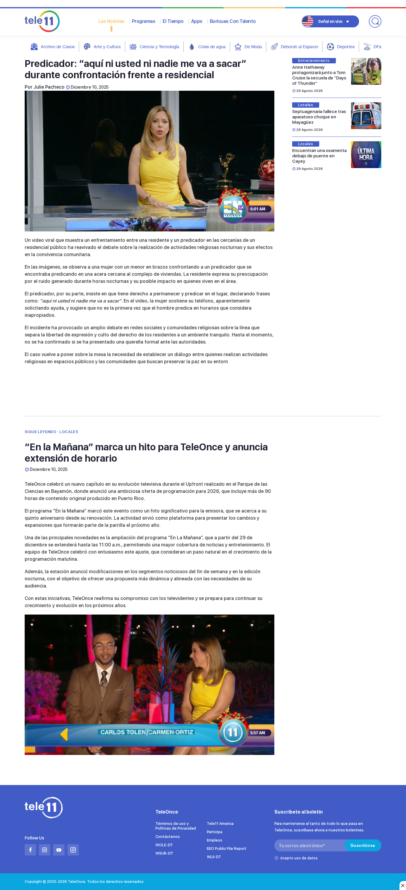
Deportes (346, 46)
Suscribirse (362, 845)
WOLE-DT (164, 845)
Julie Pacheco (49, 87)
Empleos (214, 840)
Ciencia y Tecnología (159, 46)
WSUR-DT (164, 853)
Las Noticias (111, 21)
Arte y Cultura (107, 46)
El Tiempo (173, 21)
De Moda (253, 46)
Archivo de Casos (58, 46)
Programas (143, 21)
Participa (214, 832)
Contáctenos (167, 836)
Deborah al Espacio (299, 46)
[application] (149, 161)
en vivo (330, 21)
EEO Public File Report (226, 848)
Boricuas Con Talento (233, 21)
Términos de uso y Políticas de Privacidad (175, 826)
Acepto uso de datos (299, 858)
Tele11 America (220, 823)
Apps (196, 21)
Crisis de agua (212, 46)
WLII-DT (214, 857)
